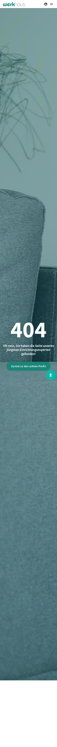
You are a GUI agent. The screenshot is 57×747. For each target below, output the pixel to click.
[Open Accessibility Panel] (50, 375)
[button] (51, 4)
